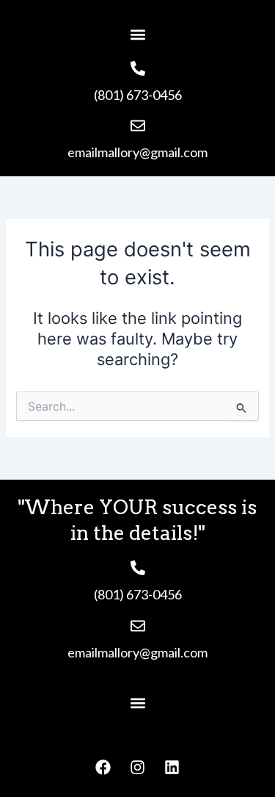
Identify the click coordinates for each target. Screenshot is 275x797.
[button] (137, 34)
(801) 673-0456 (138, 95)
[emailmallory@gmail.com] (138, 125)
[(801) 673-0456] (138, 68)
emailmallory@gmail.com (137, 152)
